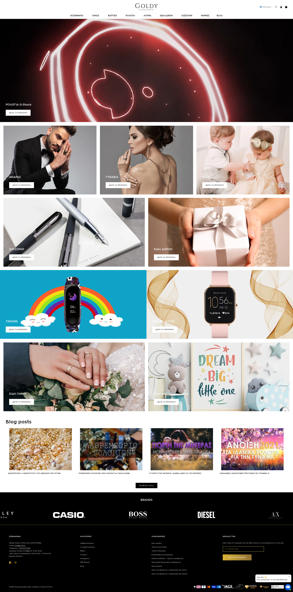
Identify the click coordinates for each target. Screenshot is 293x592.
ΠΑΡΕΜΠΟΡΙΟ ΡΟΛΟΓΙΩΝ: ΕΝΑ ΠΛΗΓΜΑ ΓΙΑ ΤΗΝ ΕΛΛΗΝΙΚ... (105, 473)
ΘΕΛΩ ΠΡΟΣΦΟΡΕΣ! (237, 557)
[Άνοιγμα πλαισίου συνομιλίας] (288, 587)
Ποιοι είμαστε (157, 566)
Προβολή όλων (146, 485)
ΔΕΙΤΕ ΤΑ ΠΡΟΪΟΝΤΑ (18, 113)
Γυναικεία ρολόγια (87, 547)
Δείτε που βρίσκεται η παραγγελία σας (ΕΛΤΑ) (169, 574)
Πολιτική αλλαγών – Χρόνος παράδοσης (167, 558)
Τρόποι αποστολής (159, 547)
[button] (77, 15)
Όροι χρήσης (157, 543)
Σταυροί (83, 554)
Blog (82, 566)
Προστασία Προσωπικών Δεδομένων (166, 562)
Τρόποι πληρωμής (159, 551)
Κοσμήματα (84, 558)
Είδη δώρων (85, 562)
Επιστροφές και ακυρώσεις (162, 554)
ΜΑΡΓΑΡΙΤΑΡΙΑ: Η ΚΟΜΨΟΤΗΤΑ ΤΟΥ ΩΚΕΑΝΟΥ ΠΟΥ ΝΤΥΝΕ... (34, 473)
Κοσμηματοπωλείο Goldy (23, 587)
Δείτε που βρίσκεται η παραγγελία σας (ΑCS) (169, 570)
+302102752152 (24, 548)
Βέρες (82, 551)
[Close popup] (289, 576)
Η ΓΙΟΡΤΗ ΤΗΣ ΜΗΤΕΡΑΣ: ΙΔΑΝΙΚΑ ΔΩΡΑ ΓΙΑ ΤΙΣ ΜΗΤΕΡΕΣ (175, 473)
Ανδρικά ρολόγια (87, 543)
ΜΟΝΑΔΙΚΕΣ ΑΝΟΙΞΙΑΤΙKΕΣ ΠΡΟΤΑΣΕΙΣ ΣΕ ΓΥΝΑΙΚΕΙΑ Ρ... (245, 473)
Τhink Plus (48, 587)
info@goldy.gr (20, 545)
